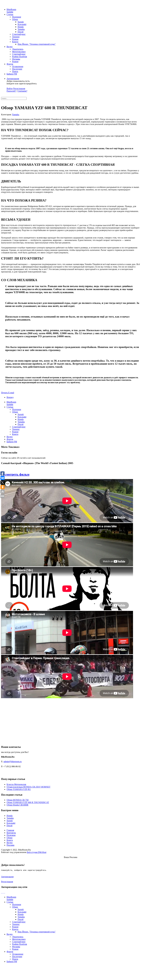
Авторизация (13, 78)
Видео (10, 46)
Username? (22, 91)
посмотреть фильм (15, 474)
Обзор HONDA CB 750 (18, 800)
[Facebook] (1, 892)
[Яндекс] (4, 892)
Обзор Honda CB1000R (17, 805)
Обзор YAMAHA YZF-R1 (19, 789)
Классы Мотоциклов (16, 784)
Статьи (10, 14)
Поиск (15, 71)
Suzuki (21, 22)
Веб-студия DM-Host (36, 852)
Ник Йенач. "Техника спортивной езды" (37, 44)
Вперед (10, 397)
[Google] (2, 892)
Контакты (11, 833)
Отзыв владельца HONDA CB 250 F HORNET (28, 787)
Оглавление (17, 66)
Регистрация (19, 88)
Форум (10, 64)
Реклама (10, 845)
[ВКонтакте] (3, 892)
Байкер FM (12, 74)
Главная (10, 830)
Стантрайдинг (19, 34)
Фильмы (16, 59)
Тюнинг (16, 37)
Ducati (20, 32)
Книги (15, 41)
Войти (10, 88)
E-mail (11, 392)
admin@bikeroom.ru (13, 761)
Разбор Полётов (19, 56)
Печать (4, 392)
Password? (11, 91)
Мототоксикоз (18, 51)
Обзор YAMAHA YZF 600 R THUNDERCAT (28, 802)
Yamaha (21, 29)
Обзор (15, 19)
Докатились (17, 49)
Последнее (17, 69)
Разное (15, 39)
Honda (21, 27)
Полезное (16, 17)
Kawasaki (22, 24)
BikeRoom (11, 10)
